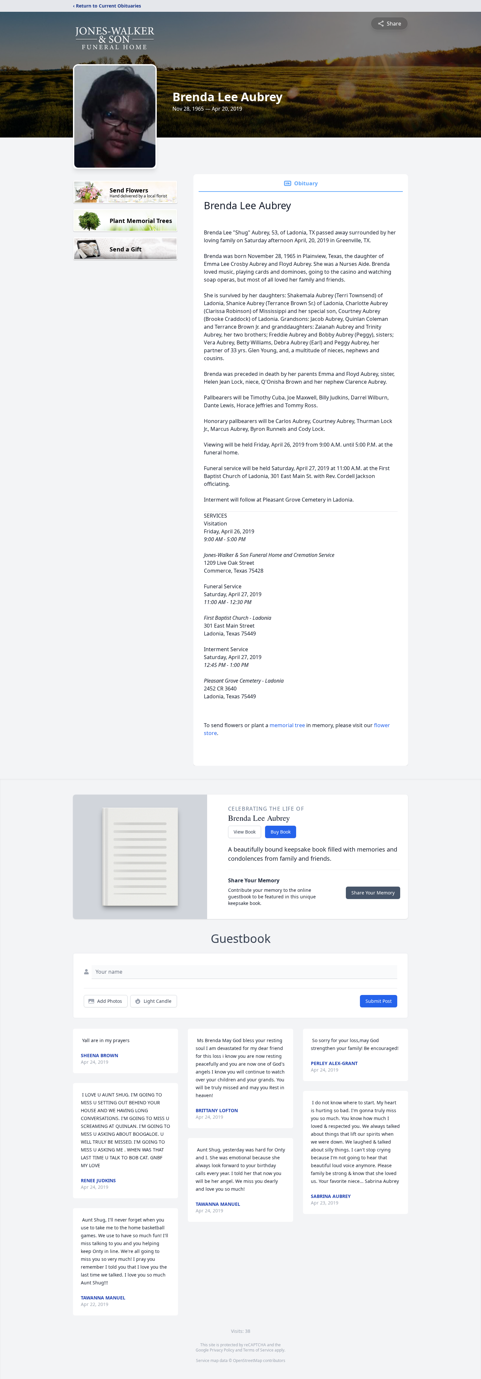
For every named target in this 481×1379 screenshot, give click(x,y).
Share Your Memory (373, 893)
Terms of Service (258, 1350)
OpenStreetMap (247, 1360)
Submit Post (378, 1001)
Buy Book (281, 832)
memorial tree (287, 725)
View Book (245, 832)
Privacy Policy (222, 1350)
